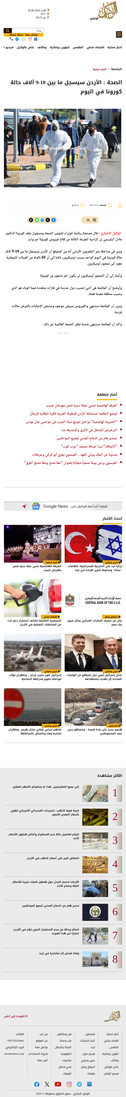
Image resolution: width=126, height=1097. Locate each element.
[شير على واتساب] (37, 220)
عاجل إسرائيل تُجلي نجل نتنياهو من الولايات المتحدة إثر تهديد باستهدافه (94, 677)
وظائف (42, 47)
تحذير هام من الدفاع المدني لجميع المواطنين (86, 438)
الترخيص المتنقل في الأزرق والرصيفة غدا (89, 430)
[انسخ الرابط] (31, 220)
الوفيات (67, 1073)
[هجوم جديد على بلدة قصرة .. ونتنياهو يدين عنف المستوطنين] (93, 707)
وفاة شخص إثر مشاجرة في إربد (59, 953)
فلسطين (113, 726)
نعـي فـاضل (64, 1066)
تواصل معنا (41, 1047)
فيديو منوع (89, 1053)
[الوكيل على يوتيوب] (58, 1084)
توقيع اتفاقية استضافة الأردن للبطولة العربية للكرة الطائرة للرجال (73, 414)
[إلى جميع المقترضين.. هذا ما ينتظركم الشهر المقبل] (95, 793)
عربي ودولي (111, 562)
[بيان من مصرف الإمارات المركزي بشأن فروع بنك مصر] (93, 598)
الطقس (78, 47)
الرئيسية (116, 69)
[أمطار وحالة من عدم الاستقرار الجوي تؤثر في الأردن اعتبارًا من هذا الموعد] (95, 936)
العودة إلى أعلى (15, 1016)
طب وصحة (65, 1040)
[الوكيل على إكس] (47, 1084)
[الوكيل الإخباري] (104, 12)
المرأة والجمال (63, 1047)
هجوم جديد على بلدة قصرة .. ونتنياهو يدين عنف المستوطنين (94, 732)
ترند (93, 1047)
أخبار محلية (114, 47)
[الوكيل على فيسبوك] (36, 1084)
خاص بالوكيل (25, 47)
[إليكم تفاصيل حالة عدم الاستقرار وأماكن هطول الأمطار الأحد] (95, 840)
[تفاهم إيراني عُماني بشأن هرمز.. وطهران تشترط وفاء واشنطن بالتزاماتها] (32, 707)
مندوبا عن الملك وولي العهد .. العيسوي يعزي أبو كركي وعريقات (74, 455)
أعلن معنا (42, 1060)
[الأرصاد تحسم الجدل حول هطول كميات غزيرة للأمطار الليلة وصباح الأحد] (95, 888)
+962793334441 (15, 1040)
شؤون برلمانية (60, 47)
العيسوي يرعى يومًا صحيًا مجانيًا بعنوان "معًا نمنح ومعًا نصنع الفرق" (70, 463)
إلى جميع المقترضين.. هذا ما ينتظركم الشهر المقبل (46, 787)
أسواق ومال (111, 617)
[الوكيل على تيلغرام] (79, 1084)
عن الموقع (42, 1040)
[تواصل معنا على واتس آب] (23, 39)
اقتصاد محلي (95, 47)
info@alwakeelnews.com (14, 1053)
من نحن (44, 1034)
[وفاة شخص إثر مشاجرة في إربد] (95, 959)
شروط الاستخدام (38, 1053)
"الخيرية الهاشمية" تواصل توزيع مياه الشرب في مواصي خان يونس (71, 422)
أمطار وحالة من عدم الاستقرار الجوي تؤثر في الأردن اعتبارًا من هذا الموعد (46, 931)
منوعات (91, 1073)
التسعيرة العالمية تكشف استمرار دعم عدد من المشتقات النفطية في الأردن (34, 623)
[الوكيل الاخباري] (112, 1016)
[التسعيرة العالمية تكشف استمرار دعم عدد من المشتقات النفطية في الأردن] (32, 598)
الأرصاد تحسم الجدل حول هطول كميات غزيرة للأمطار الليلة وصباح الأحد (45, 884)
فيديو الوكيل (111, 1073)
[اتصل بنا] (11, 38)
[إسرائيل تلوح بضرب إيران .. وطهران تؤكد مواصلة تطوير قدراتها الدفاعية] (32, 653)
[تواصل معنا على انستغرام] (30, 39)
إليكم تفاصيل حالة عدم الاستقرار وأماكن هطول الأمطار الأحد (44, 836)
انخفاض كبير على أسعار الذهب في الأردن (53, 858)
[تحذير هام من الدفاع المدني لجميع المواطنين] (95, 912)
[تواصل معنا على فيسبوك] (17, 39)
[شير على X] (48, 220)
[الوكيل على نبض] (89, 1084)
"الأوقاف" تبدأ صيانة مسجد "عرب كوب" (89, 447)
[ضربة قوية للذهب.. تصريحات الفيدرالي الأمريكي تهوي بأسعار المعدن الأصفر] (95, 817)
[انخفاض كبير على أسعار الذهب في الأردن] (95, 864)
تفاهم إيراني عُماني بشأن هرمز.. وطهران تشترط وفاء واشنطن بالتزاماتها (34, 732)
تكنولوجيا (66, 1053)
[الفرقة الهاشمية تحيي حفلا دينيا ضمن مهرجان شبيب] (32, 544)
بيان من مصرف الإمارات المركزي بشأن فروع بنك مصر (94, 623)
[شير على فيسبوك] (54, 220)
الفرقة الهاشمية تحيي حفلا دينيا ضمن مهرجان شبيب (81, 406)
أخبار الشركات (87, 1040)
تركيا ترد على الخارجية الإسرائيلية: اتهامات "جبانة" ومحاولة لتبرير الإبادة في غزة (95, 568)
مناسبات (66, 1060)
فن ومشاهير (64, 1034)
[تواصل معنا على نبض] (35, 39)
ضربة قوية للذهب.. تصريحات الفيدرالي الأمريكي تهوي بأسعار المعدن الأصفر (44, 813)
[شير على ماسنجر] (42, 220)
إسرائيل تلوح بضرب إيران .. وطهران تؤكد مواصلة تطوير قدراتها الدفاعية (35, 677)
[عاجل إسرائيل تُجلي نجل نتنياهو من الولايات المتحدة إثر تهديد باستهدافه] (93, 653)
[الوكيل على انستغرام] (69, 1084)
